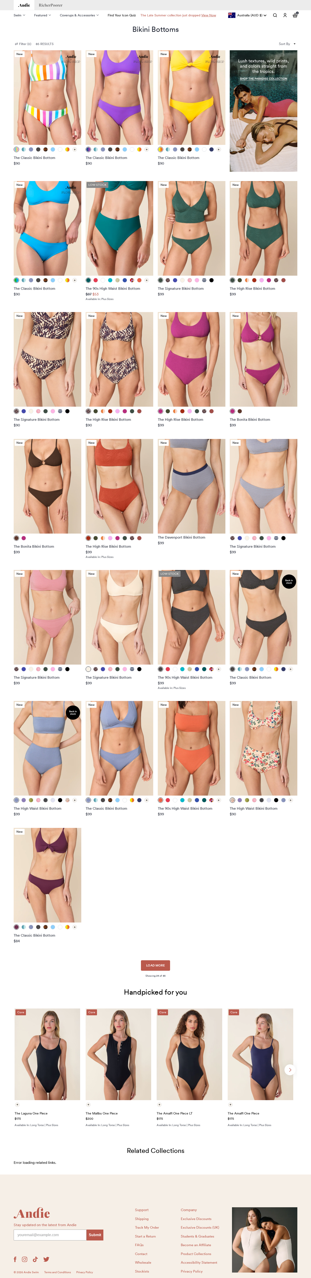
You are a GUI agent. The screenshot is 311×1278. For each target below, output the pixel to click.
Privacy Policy (192, 1271)
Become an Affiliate (196, 1245)
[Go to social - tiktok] (35, 1259)
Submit (95, 1235)
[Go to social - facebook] (15, 1259)
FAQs (139, 1245)
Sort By (284, 44)
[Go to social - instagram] (24, 1259)
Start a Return (145, 1236)
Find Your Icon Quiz (122, 15)
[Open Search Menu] (275, 15)
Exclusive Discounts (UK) (200, 1227)
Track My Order (147, 1227)
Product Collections (196, 1254)
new (19, 54)
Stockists (142, 1271)
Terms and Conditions (57, 1272)
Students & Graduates (197, 1236)
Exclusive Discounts (196, 1219)
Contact (141, 1254)
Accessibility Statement (199, 1262)
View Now (208, 15)
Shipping (142, 1219)
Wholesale (143, 1262)
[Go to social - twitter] (46, 1259)
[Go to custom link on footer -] (265, 1240)
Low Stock (97, 185)
